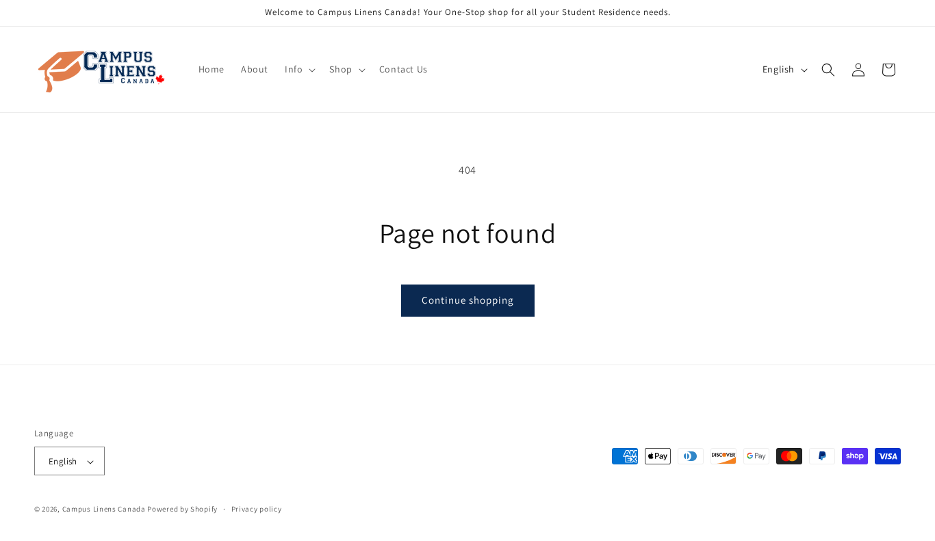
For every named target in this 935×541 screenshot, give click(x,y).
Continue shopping (468, 299)
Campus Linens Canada (104, 509)
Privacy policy (256, 509)
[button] (299, 69)
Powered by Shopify (182, 509)
